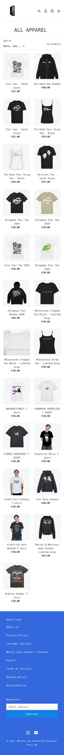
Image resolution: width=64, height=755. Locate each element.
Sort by (7, 41)
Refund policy (16, 677)
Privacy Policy (17, 635)
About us (12, 627)
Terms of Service (18, 668)
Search (11, 660)
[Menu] (58, 10)
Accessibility (16, 685)
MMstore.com (24, 741)
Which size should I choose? (27, 652)
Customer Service (18, 643)
